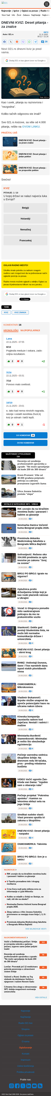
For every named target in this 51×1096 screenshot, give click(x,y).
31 (32, 710)
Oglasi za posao (30, 11)
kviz (6, 312)
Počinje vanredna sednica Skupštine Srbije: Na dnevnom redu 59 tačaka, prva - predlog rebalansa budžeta (32, 760)
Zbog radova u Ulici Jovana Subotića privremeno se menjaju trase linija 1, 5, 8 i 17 (26, 914)
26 (32, 749)
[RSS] (39, 1085)
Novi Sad (6, 15)
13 (32, 729)
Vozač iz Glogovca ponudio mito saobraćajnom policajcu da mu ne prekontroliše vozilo (33, 612)
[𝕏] (11, 41)
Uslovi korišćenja (25, 1066)
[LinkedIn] (29, 1085)
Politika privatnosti (25, 1072)
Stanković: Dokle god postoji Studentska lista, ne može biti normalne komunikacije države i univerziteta (33, 633)
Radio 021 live (25, 1023)
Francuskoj (26, 240)
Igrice (16, 11)
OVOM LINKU (31, 126)
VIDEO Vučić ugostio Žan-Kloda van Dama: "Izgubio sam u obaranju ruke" (32, 782)
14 (32, 838)
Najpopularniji (30, 330)
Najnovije (6, 11)
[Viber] (23, 41)
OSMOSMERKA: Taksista (32, 844)
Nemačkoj (25, 229)
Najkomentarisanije (15, 937)
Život (19, 15)
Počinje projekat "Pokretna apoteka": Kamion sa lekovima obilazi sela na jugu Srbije (33, 800)
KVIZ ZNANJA (20, 312)
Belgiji (25, 208)
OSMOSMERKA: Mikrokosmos (26, 686)
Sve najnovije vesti (35, 929)
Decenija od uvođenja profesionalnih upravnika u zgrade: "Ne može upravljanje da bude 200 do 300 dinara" (33, 465)
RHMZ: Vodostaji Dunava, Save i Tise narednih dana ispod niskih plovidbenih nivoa (32, 667)
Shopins (25, 1029)
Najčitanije (35, 15)
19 (32, 643)
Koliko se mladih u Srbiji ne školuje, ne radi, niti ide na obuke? (25, 897)
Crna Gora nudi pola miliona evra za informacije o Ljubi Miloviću (24, 890)
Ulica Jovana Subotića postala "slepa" (29, 492)
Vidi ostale (41, 997)
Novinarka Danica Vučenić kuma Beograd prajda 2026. (33, 526)
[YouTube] (34, 1085)
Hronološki (11, 330)
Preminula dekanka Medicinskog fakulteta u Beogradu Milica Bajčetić (31, 541)
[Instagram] (11, 1085)
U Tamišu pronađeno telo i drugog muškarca (23, 882)
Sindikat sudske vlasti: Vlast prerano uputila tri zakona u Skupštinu (31, 817)
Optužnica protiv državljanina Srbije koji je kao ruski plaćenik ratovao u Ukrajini (32, 593)
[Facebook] (4, 41)
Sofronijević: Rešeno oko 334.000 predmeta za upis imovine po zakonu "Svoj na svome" (32, 559)
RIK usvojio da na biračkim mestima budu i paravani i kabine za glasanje (33, 512)
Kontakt (25, 1054)
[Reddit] (17, 41)
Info (13, 15)
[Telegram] (36, 41)
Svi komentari (25, 435)
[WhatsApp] (29, 41)
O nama (25, 1041)
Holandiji (25, 218)
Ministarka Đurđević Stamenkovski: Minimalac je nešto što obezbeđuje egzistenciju (32, 740)
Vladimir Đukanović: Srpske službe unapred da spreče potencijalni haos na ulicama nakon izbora (33, 702)
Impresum (25, 1060)
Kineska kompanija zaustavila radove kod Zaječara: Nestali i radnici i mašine (32, 721)
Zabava (26, 15)
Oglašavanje (25, 1047)
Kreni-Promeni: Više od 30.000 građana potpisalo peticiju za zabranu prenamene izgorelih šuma (31, 479)
